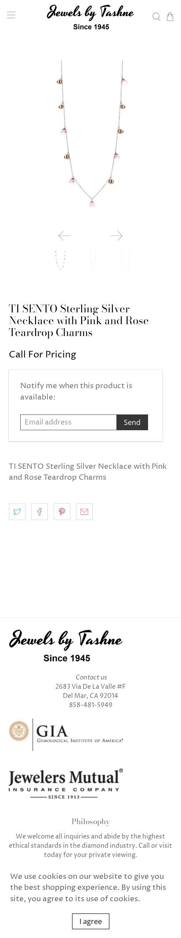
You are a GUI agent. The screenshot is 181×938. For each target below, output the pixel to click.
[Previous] (64, 235)
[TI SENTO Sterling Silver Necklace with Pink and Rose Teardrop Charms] (90, 141)
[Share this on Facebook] (39, 511)
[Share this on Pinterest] (62, 511)
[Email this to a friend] (84, 511)
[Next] (116, 235)
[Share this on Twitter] (17, 511)
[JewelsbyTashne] (90, 17)
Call (144, 846)
